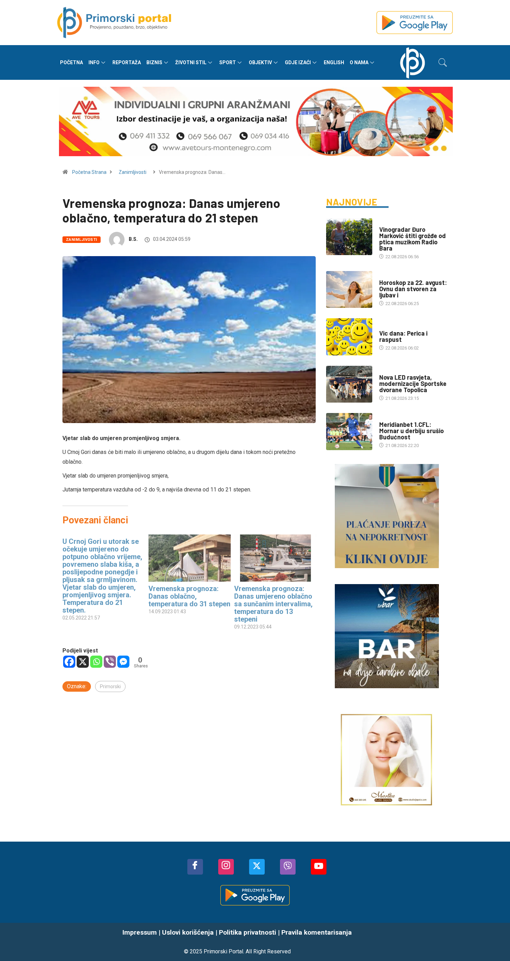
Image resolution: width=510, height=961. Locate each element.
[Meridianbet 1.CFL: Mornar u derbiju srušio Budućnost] (349, 431)
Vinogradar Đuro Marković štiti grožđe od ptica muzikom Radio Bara (412, 239)
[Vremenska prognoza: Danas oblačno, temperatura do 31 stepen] (189, 558)
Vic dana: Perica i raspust (403, 336)
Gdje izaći (298, 62)
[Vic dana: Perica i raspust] (349, 336)
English (334, 62)
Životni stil (190, 62)
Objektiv (260, 62)
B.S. (133, 239)
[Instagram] (226, 867)
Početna (71, 62)
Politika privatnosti (247, 932)
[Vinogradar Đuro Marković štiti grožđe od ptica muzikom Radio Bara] (349, 236)
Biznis (154, 62)
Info (94, 62)
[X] (83, 662)
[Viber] (110, 662)
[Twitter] (257, 867)
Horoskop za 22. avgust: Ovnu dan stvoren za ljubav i (413, 289)
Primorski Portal (223, 951)
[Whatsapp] (96, 662)
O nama (359, 62)
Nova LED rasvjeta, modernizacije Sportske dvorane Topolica (413, 383)
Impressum (139, 932)
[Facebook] (69, 662)
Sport (227, 62)
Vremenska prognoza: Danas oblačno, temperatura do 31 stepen (189, 596)
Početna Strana (89, 172)
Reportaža (126, 62)
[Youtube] (318, 867)
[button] (443, 62)
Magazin (388, 275)
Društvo (388, 222)
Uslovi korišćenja (188, 932)
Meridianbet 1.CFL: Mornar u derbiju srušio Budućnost (411, 431)
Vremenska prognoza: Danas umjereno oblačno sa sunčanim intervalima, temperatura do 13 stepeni (273, 603)
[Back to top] (494, 942)
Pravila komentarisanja (316, 932)
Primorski (110, 686)
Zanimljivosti (132, 172)
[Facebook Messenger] (123, 662)
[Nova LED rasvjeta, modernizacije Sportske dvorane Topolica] (349, 384)
